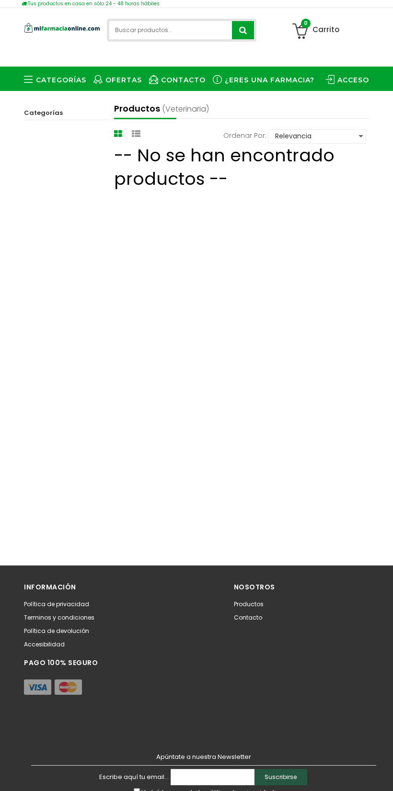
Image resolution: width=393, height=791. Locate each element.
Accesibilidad (44, 644)
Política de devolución (56, 631)
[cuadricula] (119, 134)
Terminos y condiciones (59, 617)
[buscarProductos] (243, 30)
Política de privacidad (56, 604)
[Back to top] (383, 773)
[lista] (137, 134)
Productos (249, 604)
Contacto (248, 617)
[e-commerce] (62, 26)
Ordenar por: (244, 135)
